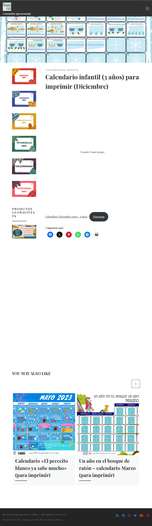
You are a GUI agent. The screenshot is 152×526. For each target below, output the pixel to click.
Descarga (98, 216)
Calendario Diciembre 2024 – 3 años (66, 216)
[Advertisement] (24, 300)
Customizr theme (53, 520)
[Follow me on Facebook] (123, 515)
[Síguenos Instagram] (129, 515)
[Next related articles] (136, 384)
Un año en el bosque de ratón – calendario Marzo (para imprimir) (107, 468)
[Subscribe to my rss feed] (117, 515)
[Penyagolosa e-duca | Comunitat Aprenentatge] (7, 6)
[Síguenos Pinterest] (147, 515)
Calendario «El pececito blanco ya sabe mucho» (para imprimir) (41, 468)
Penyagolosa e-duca (25, 514)
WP (18, 520)
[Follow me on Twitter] (135, 515)
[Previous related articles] (127, 384)
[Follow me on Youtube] (141, 515)
